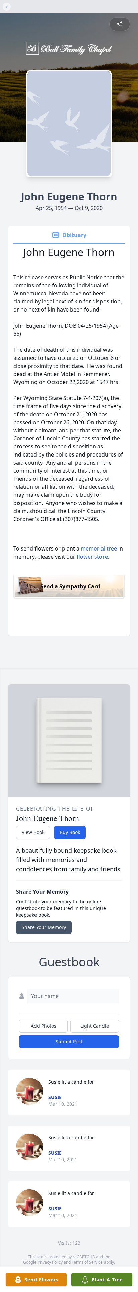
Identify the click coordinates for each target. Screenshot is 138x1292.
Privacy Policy (50, 1262)
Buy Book (70, 832)
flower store (92, 556)
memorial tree (99, 548)
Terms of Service (87, 1262)
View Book (33, 832)
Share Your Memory (44, 927)
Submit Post (69, 1041)
